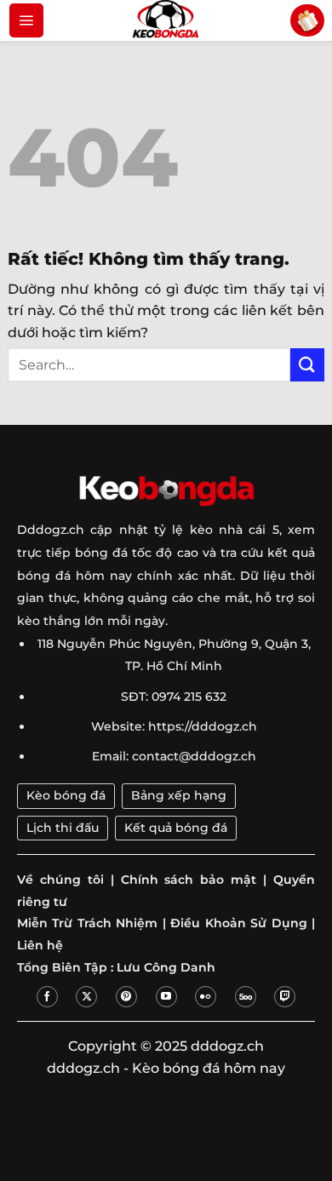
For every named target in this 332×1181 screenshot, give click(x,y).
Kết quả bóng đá (175, 827)
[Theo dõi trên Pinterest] (126, 996)
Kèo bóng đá (66, 795)
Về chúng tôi (60, 879)
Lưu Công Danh (166, 967)
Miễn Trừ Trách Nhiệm (87, 923)
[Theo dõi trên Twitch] (284, 996)
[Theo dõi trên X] (86, 996)
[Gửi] (307, 364)
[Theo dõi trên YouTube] (166, 996)
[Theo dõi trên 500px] (245, 996)
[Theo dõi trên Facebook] (47, 996)
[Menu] (26, 20)
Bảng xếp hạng (178, 795)
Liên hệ (40, 945)
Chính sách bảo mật (189, 879)
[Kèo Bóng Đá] (166, 20)
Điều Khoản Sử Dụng (238, 923)
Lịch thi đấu (62, 827)
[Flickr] (205, 996)
